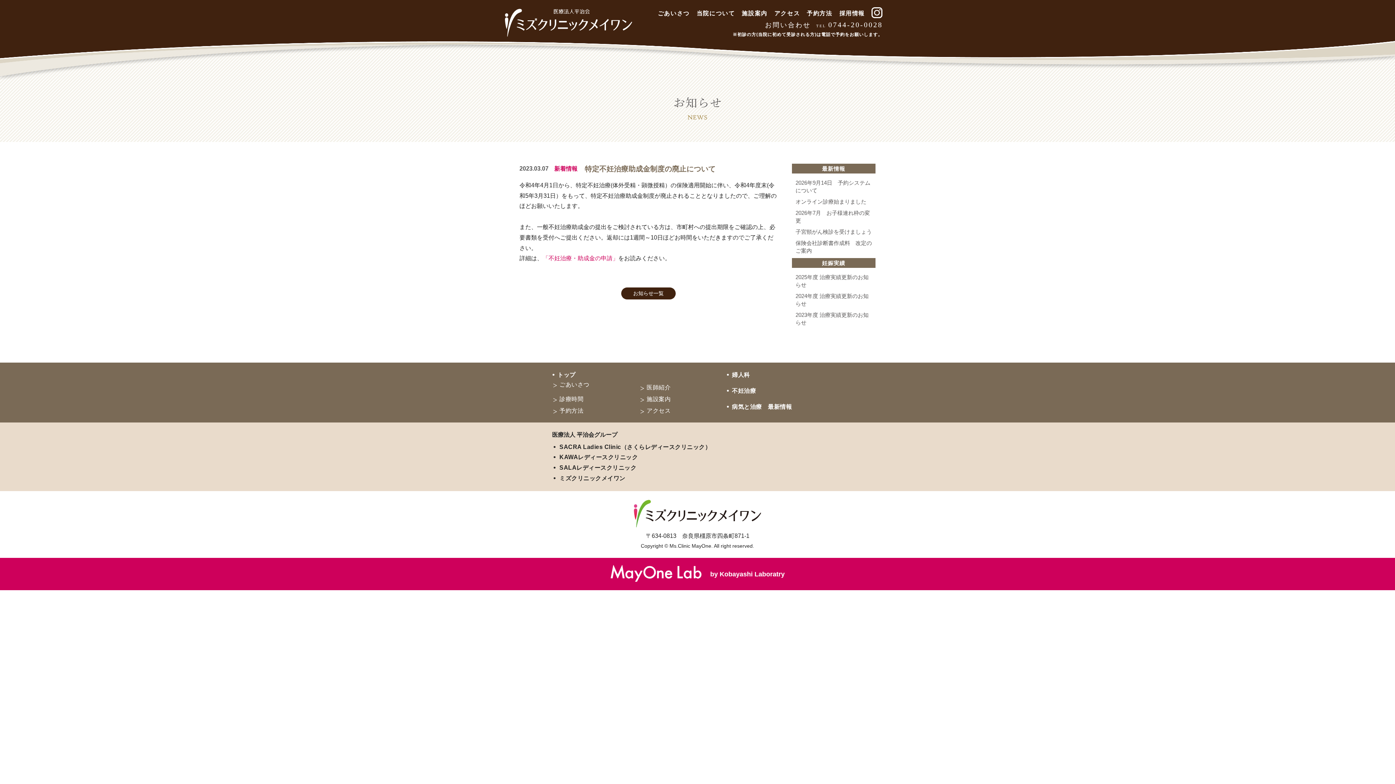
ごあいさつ (674, 13)
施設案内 (754, 13)
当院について (716, 13)
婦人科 (741, 375)
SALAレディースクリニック (597, 468)
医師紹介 (659, 387)
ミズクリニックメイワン (592, 478)
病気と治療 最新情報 (762, 407)
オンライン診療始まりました (831, 202)
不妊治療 (744, 391)
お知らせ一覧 (648, 293)
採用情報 (852, 13)
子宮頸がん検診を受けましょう (834, 232)
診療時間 (571, 399)
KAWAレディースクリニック (598, 457)
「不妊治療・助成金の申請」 (580, 258)
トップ (567, 375)
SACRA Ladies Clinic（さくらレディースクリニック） (635, 447)
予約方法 (819, 13)
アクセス (787, 13)
